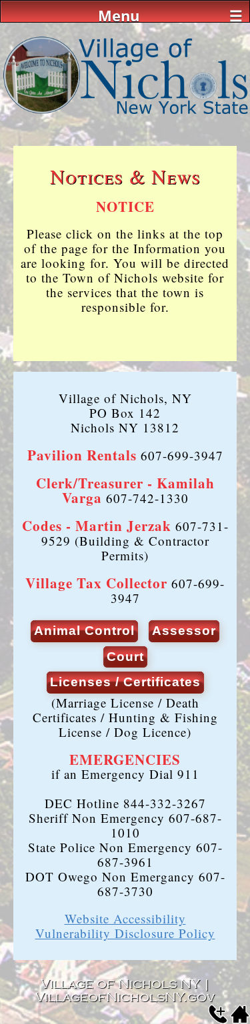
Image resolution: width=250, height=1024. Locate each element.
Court (125, 657)
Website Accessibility (125, 918)
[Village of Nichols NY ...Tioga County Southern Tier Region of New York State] (125, 114)
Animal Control (84, 631)
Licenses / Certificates (125, 682)
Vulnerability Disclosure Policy (125, 933)
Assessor (184, 631)
